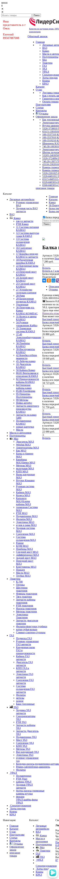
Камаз (52, 202)
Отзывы (53, 289)
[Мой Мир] (53, 280)
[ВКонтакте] (44, 280)
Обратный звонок (38, 36)
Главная (53, 196)
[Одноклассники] (49, 280)
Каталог (53, 199)
